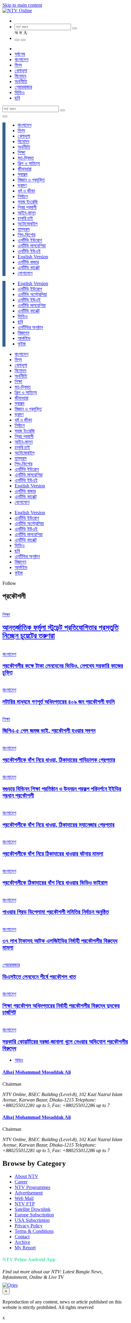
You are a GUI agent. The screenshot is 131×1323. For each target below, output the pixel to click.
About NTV (26, 1176)
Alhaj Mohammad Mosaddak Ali (36, 1072)
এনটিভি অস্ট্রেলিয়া (32, 294)
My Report (25, 1247)
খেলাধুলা (21, 70)
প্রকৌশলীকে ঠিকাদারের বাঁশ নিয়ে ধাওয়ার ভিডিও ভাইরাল (55, 882)
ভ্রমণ (22, 185)
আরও (19, 1060)
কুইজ (22, 343)
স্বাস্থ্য (22, 174)
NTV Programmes (32, 1187)
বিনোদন (20, 76)
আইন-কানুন (27, 212)
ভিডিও (20, 92)
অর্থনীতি (21, 81)
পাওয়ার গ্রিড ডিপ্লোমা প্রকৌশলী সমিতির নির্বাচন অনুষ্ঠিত (55, 912)
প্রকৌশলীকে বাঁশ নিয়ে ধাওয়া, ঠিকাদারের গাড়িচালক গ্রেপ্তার (58, 760)
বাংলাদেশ (21, 59)
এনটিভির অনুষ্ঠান (30, 327)
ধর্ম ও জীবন (26, 190)
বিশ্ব (18, 65)
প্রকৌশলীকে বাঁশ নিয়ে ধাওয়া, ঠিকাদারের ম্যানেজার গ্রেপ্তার (58, 825)
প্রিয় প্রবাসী (27, 207)
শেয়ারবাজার (23, 87)
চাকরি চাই (25, 218)
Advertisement (29, 1192)
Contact (22, 1236)
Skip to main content (22, 5)
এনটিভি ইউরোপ (30, 240)
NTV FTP (25, 1203)
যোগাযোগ (25, 273)
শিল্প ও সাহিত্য (29, 163)
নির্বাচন (23, 196)
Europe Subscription (34, 1214)
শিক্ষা (21, 152)
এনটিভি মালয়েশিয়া (32, 245)
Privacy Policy (29, 1225)
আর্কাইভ (24, 338)
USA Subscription (32, 1220)
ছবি (17, 98)
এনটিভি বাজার (28, 262)
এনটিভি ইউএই (29, 251)
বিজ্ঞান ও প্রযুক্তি (31, 179)
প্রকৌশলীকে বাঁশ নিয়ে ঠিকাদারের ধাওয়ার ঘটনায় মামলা (52, 854)
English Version (33, 256)
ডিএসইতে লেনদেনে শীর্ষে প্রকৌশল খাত (39, 977)
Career (21, 1181)
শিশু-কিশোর (26, 234)
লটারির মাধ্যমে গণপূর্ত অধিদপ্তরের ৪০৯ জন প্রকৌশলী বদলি (58, 702)
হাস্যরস (24, 229)
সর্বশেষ (20, 54)
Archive (22, 1242)
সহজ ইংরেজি (28, 201)
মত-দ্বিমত (26, 158)
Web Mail (24, 1198)
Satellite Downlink (33, 1209)
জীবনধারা (24, 169)
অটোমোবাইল (27, 223)
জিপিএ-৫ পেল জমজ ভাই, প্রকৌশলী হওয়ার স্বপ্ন (48, 730)
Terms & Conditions (34, 1231)
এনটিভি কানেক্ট (29, 267)
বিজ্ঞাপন (23, 332)
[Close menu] (4, 116)
